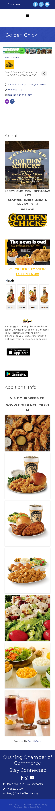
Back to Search (12, 57)
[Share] (44, 73)
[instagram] (7, 101)
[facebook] (12, 101)
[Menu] (27, 15)
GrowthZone (34, 741)
